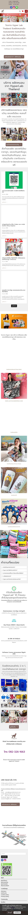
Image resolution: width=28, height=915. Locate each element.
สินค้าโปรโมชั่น (4, 884)
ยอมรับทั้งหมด (17, 912)
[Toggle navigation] (26, 11)
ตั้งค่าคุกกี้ (10, 912)
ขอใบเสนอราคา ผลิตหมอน (13, 57)
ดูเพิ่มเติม (4, 202)
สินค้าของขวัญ (4, 882)
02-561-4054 (16, 4)
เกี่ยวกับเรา (3, 891)
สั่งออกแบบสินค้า (5, 886)
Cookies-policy (5, 895)
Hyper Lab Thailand (12, 797)
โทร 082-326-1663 (14, 752)
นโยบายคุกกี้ (4, 909)
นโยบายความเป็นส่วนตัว (16, 908)
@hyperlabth (15, 1)
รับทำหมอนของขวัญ (13, 144)
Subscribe (4, 857)
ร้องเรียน (3, 902)
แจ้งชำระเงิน (4, 893)
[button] (19, 11)
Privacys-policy (5, 896)
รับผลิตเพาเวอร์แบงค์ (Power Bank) (14, 369)
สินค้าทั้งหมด (4, 880)
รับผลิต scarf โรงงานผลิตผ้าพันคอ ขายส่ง (14, 401)
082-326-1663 (16, 2)
